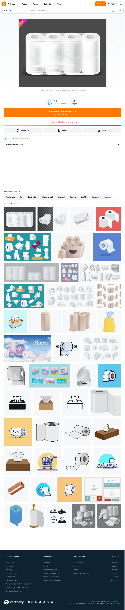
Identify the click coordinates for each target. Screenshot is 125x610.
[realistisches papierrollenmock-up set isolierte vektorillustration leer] (84, 376)
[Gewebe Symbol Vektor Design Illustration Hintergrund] (58, 516)
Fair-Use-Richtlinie (110, 603)
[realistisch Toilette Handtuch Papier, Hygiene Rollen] (31, 272)
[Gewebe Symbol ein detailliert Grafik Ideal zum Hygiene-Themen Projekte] (17, 402)
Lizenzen (46, 563)
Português (113, 570)
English (112, 563)
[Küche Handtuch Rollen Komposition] (109, 516)
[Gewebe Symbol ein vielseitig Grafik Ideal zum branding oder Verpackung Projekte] (46, 402)
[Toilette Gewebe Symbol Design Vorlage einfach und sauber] (66, 348)
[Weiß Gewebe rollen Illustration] (108, 219)
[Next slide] (115, 197)
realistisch (10, 197)
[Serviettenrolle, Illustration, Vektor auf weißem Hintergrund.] (37, 516)
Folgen (73, 104)
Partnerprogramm (49, 570)
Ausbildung (10, 577)
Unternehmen (11, 573)
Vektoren (12, 4)
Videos (35, 4)
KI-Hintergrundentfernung (16, 587)
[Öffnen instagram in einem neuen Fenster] (32, 602)
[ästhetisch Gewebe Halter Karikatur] (15, 321)
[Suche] (111, 10)
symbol (61, 197)
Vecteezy (9, 566)
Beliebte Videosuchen (51, 580)
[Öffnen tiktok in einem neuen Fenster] (44, 602)
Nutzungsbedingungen (75, 603)
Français (112, 577)
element (95, 197)
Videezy (8, 570)
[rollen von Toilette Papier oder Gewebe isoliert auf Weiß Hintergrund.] (82, 219)
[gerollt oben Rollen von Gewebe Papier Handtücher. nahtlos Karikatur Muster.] (109, 296)
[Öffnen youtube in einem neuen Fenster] (52, 602)
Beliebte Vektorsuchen (51, 573)
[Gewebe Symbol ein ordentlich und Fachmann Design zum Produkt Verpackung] (75, 402)
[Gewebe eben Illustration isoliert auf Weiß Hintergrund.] (105, 402)
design (73, 197)
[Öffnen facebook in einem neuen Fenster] (29, 602)
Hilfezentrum (78, 563)
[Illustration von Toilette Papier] (15, 376)
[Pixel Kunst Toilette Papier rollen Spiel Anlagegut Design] (109, 376)
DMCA (44, 566)
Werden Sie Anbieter (81, 573)
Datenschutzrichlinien (94, 603)
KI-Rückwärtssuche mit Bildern (18, 584)
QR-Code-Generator (13, 591)
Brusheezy (9, 563)
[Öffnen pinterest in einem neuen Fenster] (40, 602)
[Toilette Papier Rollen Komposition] (83, 516)
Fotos (24, 4)
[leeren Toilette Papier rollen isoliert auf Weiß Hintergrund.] (16, 489)
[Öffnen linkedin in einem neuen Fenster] (36, 602)
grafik (83, 197)
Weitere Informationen (14, 144)
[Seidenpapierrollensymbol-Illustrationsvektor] (107, 247)
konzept (107, 197)
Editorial (47, 4)
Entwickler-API (11, 580)
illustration (32, 197)
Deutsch (112, 573)
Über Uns (76, 570)
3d (21, 197)
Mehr (59, 4)
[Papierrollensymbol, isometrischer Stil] (16, 516)
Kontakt (76, 566)
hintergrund (47, 197)
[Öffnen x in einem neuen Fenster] (48, 602)
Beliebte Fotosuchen (50, 577)
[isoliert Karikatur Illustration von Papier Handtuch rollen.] (45, 321)
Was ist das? (26, 139)
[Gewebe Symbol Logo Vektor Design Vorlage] (48, 432)
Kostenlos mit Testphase (61, 112)
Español (112, 566)
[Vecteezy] (3, 3)
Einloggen (110, 4)
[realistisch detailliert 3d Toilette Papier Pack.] (20, 219)
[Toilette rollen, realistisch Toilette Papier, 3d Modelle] (52, 219)
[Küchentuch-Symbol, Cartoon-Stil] (109, 321)
